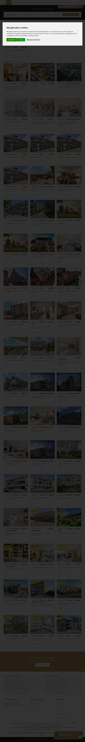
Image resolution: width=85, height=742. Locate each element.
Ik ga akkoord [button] (12, 39)
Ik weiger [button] (21, 39)
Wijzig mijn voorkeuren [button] (33, 39)
